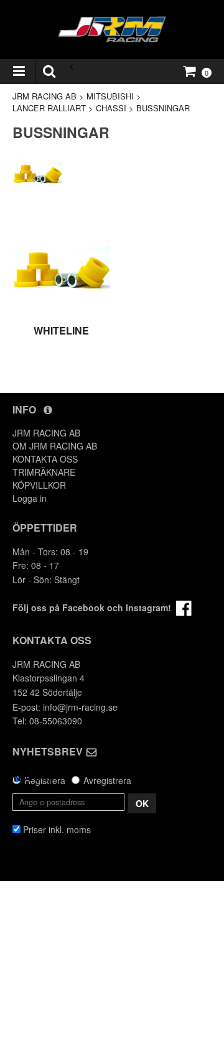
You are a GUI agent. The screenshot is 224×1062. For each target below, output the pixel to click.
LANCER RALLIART (49, 108)
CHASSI (111, 108)
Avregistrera (107, 780)
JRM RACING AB (44, 96)
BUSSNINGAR (163, 108)
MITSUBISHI (110, 96)
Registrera (44, 780)
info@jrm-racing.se (80, 707)
